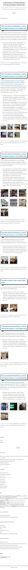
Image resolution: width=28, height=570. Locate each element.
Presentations (3, 487)
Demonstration (3, 486)
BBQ (26, 495)
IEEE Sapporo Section (13, 500)
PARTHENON (3, 505)
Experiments (2, 477)
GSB (18, 498)
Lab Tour (3, 503)
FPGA (16, 498)
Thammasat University (21, 506)
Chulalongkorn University (10, 497)
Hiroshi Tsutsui (17, 223)
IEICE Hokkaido (3, 527)
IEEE (7, 499)
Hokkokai (25, 498)
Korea (21, 502)
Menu (14, 12)
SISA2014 (15, 387)
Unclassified (2, 482)
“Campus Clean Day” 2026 (5, 464)
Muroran (18, 503)
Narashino (7, 269)
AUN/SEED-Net (9, 495)
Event (1, 476)
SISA (1, 64)
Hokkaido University (4, 542)
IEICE (25, 62)
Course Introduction (6, 498)
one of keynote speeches (17, 85)
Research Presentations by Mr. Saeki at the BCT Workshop (11, 459)
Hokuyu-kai (2, 500)
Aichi (7, 425)
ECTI (1, 142)
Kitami (19, 502)
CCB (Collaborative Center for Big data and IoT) (9, 548)
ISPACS (12, 502)
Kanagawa (15, 502)
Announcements (3, 472)
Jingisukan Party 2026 (4, 462)
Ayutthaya (2, 221)
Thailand (22, 221)
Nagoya (4, 425)
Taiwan (9, 506)
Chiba (25, 267)
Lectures (1, 479)
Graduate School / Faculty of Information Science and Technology (13, 543)
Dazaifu (25, 141)
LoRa (7, 503)
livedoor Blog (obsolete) (5, 515)
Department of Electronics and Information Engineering (11, 546)
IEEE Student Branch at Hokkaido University (9, 533)
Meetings (2, 481)
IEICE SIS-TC (2, 525)
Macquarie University (13, 503)
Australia (14, 495)
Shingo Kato (17, 64)
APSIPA (3, 495)
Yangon (3, 507)
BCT (1, 497)
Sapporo (2, 506)
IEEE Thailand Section (11, 221)
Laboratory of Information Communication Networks (14, 4)
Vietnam (11, 364)
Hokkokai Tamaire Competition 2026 (7, 461)
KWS (24, 502)
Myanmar (22, 503)
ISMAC (8, 502)
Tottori (26, 506)
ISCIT (6, 502)
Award (11, 315)
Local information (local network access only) (9, 517)
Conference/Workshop (15, 62)
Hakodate (21, 498)
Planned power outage (17, 505)
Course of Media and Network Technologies (9, 545)
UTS (1, 507)
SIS (4, 506)
